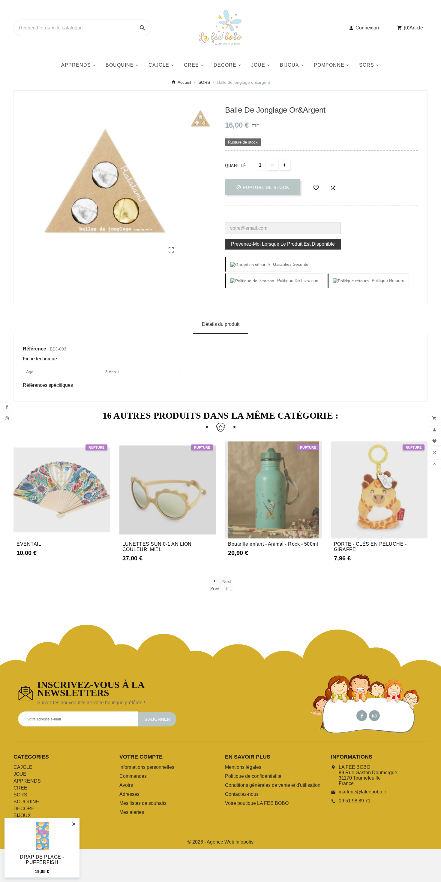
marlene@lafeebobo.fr (362, 791)
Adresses (129, 794)
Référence (35, 348)
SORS (20, 794)
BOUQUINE (26, 801)
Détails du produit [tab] (220, 324)
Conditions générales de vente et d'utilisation (272, 785)
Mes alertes (131, 812)
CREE (20, 787)
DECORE (24, 808)
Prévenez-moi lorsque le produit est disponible (283, 244)
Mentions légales (243, 767)
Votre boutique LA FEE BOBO (257, 803)
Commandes (133, 776)
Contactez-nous (242, 794)
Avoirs (126, 785)
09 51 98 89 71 (354, 800)
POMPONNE (28, 822)
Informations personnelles (146, 767)
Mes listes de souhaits (142, 803)
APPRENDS (27, 780)
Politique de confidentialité (253, 776)
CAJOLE (23, 767)
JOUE (20, 774)
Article (416, 27)
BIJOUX (22, 815)
